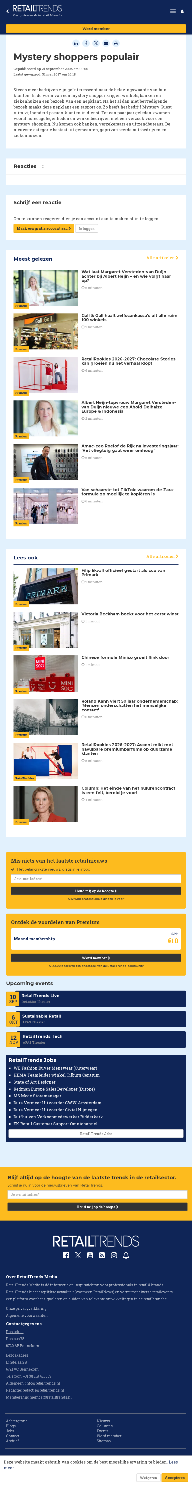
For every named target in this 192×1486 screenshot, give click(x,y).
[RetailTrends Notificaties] (126, 1256)
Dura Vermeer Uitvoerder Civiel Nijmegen (56, 1109)
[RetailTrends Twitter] (78, 1257)
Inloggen (86, 228)
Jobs (10, 1431)
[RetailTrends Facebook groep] (66, 1256)
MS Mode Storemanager (37, 1095)
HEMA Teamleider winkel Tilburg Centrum (57, 1075)
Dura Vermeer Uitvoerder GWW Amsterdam (58, 1102)
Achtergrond (17, 1421)
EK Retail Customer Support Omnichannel (56, 1123)
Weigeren (148, 1478)
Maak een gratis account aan (42, 228)
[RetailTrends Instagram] (114, 1256)
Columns (105, 1426)
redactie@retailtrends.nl (43, 1390)
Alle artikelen (161, 257)
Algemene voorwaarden (27, 1315)
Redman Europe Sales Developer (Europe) (54, 1089)
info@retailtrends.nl (42, 1383)
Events (102, 1431)
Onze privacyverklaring (26, 1308)
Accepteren (175, 1477)
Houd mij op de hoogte (94, 891)
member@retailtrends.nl (51, 1397)
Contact (12, 1436)
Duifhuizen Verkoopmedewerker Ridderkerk (58, 1116)
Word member (96, 28)
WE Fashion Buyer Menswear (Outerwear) (55, 1068)
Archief (12, 1441)
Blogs (11, 1426)
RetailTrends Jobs (96, 1133)
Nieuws (103, 1421)
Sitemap (104, 1441)
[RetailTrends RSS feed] (102, 1256)
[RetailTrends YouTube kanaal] (90, 1256)
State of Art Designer (35, 1082)
